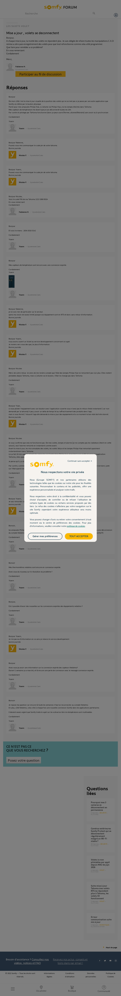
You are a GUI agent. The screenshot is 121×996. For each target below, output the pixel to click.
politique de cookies (76, 526)
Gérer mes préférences (45, 536)
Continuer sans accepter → (80, 461)
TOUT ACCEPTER (78, 536)
